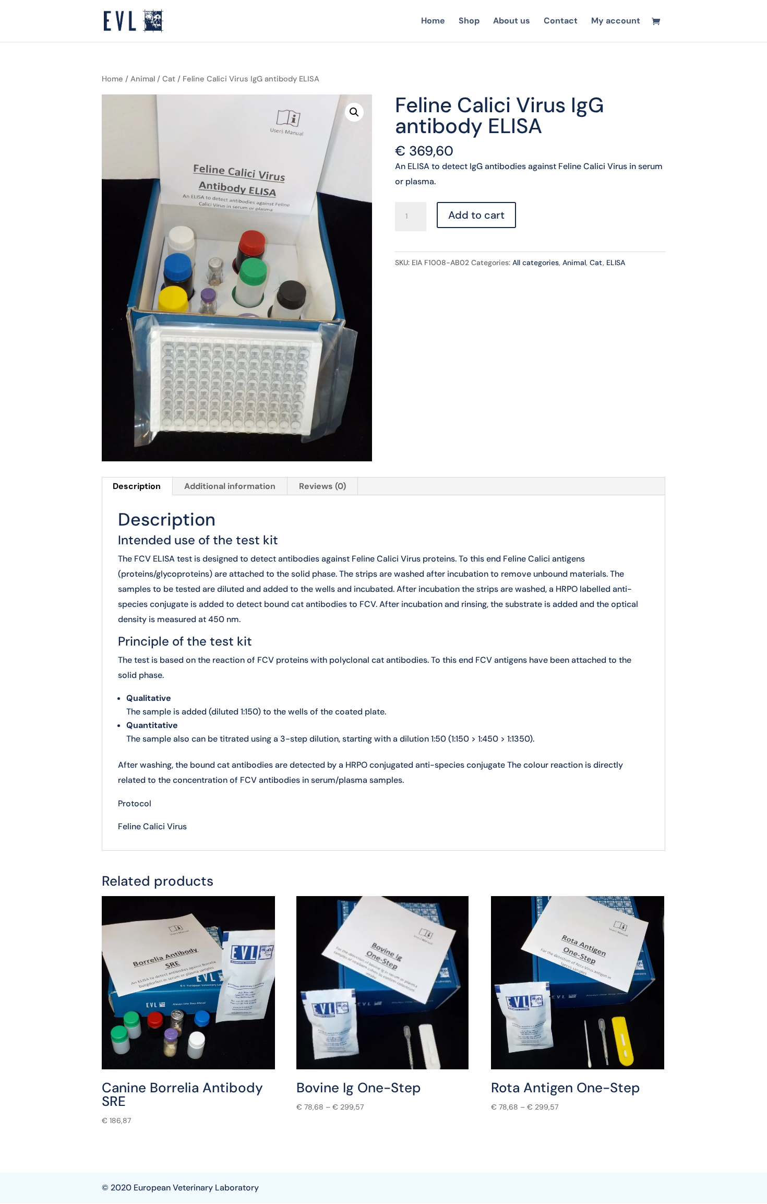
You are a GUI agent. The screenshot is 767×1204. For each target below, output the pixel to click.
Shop (469, 21)
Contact (561, 21)
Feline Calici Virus (152, 826)
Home (433, 21)
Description (137, 486)
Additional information (229, 486)
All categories (535, 262)
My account (615, 21)
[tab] (137, 486)
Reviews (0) (322, 486)
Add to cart (476, 215)
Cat (168, 79)
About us (511, 21)
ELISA (615, 262)
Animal (142, 79)
